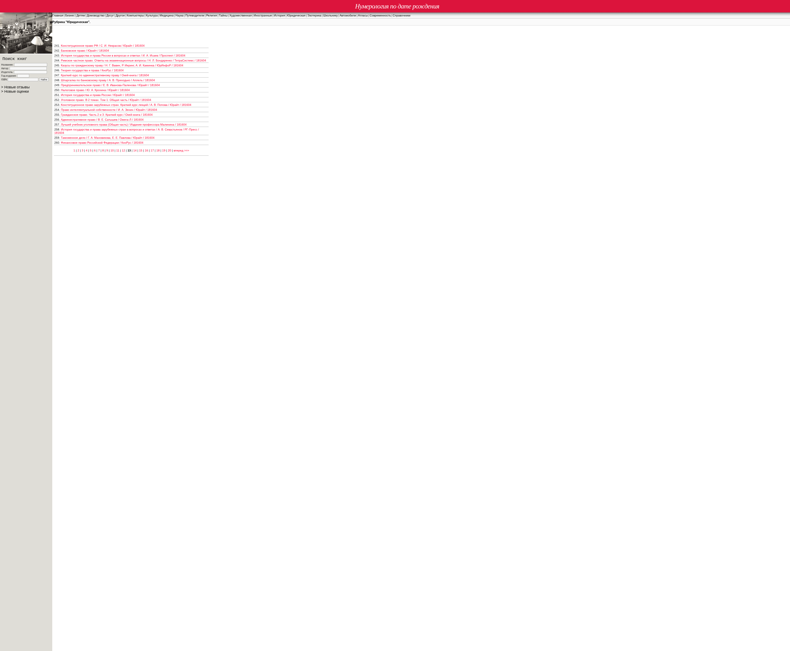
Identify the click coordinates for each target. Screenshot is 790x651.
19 (163, 150)
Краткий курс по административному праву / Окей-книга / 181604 (105, 75)
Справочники (401, 15)
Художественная (240, 15)
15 (140, 150)
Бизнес (70, 15)
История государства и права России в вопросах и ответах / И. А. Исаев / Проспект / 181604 (123, 55)
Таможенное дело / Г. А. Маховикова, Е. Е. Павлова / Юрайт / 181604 (108, 137)
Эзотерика (314, 15)
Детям (81, 15)
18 (158, 150)
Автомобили (348, 15)
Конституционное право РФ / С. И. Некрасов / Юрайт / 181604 (103, 45)
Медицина (167, 15)
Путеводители (194, 15)
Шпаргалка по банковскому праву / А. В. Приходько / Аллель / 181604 (108, 80)
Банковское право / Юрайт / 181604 (85, 50)
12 (123, 150)
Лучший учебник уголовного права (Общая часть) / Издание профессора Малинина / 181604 (124, 124)
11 (117, 150)
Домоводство (96, 15)
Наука (179, 15)
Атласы (363, 15)
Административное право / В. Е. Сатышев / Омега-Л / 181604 (102, 119)
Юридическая (296, 15)
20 (169, 150)
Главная (57, 15)
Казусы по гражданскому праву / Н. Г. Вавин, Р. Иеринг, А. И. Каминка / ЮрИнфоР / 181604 (122, 65)
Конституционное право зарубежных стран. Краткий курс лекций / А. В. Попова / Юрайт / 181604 (126, 104)
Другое (120, 15)
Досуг (110, 15)
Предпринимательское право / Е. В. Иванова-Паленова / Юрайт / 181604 (110, 85)
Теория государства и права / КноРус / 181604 (92, 70)
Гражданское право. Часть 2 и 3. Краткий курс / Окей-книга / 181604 (107, 114)
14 (135, 150)
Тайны (223, 15)
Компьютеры (135, 15)
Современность (380, 15)
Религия (211, 15)
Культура (152, 15)
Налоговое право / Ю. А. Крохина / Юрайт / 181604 (95, 90)
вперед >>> (181, 150)
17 (152, 150)
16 (146, 150)
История (279, 15)
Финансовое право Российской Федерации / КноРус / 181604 (102, 142)
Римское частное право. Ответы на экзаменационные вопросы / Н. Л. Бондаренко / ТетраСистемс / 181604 (133, 60)
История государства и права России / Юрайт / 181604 (98, 95)
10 (112, 150)
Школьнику (330, 15)
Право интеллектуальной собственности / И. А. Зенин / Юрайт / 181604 (109, 109)
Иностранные (263, 15)
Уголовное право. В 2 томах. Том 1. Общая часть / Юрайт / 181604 (106, 100)
